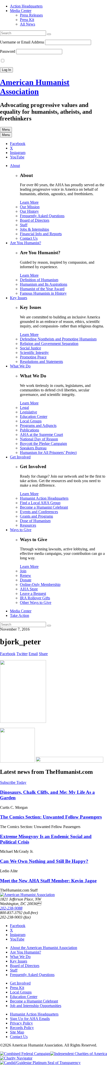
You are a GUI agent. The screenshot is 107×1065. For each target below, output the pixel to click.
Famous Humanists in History (43, 293)
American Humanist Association (34, 87)
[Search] (49, 34)
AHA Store (29, 589)
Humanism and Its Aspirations (43, 284)
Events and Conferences (39, 512)
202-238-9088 (11, 908)
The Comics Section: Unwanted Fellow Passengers (51, 817)
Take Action (19, 615)
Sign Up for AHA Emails (30, 1019)
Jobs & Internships (34, 229)
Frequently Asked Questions (42, 216)
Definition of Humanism (39, 280)
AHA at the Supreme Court (41, 434)
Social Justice (30, 348)
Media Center (20, 10)
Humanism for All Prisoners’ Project (48, 452)
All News (27, 24)
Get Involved (20, 457)
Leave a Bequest (33, 593)
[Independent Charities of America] (78, 1054)
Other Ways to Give (35, 602)
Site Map (17, 1032)
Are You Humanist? (25, 243)
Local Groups (31, 421)
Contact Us (29, 238)
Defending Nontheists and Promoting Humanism (58, 339)
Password (7, 51)
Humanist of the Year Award (42, 289)
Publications (29, 430)
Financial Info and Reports (41, 234)
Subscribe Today (13, 782)
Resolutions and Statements (41, 361)
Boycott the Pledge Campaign (43, 443)
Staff (23, 225)
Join (23, 571)
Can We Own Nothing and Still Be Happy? (44, 861)
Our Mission (30, 207)
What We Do (20, 366)
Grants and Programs (36, 516)
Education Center (33, 416)
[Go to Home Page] (27, 895)
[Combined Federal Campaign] (25, 1054)
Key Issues (18, 298)
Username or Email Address (22, 42)
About (15, 165)
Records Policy (22, 1028)
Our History (29, 211)
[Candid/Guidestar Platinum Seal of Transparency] (40, 1063)
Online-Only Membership (40, 584)
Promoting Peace (33, 357)
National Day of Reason (39, 439)
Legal (24, 407)
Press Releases (31, 15)
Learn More (29, 202)
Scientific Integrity (34, 352)
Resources (28, 525)
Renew (25, 575)
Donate (25, 580)
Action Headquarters (26, 6)
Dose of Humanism (35, 521)
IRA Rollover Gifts (35, 598)
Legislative (28, 412)
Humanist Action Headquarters (44, 498)
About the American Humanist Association (43, 948)
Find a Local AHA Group (40, 503)
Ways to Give (20, 530)
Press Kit (27, 19)
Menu (6, 129)
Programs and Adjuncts (38, 425)
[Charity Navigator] (16, 1058)
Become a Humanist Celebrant (44, 507)
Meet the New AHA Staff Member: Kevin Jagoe (48, 880)
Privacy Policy (21, 1023)
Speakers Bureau (33, 448)
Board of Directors (34, 220)
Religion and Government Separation (49, 343)
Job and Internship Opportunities (35, 1006)
